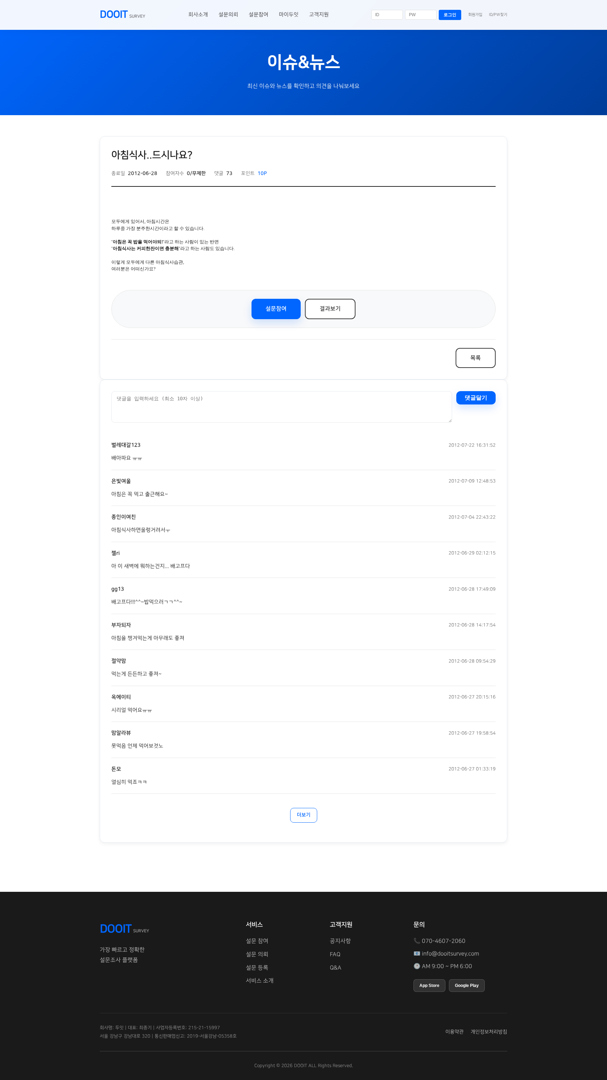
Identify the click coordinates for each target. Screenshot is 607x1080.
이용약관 (454, 1032)
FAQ (335, 954)
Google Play (467, 985)
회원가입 (475, 15)
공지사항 (340, 941)
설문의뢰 (228, 15)
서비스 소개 (260, 980)
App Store (429, 985)
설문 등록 (257, 967)
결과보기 (330, 308)
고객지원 (319, 15)
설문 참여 (257, 941)
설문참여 (258, 15)
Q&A (335, 967)
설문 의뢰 (257, 954)
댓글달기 (476, 398)
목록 (475, 358)
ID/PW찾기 (498, 15)
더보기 (304, 815)
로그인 (450, 14)
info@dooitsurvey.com (450, 953)
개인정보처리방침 (489, 1032)
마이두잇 (289, 15)
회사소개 (198, 15)
